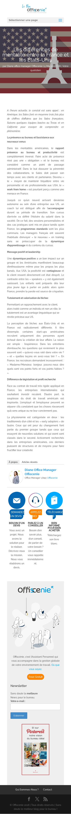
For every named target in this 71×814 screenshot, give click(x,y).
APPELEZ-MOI (36, 514)
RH (59, 66)
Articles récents (30, 462)
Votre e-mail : (18, 701)
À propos (13, 462)
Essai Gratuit (36, 676)
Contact (47, 789)
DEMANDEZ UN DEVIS (17, 514)
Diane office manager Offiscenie (24, 66)
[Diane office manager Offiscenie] (16, 481)
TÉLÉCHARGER (55, 514)
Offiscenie (52, 478)
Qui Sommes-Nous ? (27, 789)
